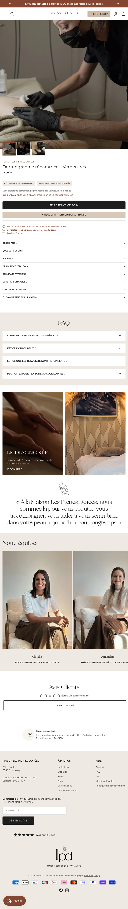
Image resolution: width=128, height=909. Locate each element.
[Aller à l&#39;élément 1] (9, 149)
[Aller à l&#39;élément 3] (38, 149)
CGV (98, 776)
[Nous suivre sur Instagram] (67, 890)
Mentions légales (105, 781)
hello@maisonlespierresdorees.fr (40, 230)
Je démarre (14, 469)
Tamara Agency (92, 875)
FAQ (98, 771)
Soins (61, 776)
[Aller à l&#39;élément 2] (23, 149)
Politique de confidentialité (111, 785)
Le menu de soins (67, 790)
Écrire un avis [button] (65, 705)
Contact (100, 767)
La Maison (63, 767)
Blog (60, 781)
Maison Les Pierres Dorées (18, 161)
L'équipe (63, 771)
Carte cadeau (65, 785)
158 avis (50, 834)
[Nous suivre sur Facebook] (61, 890)
